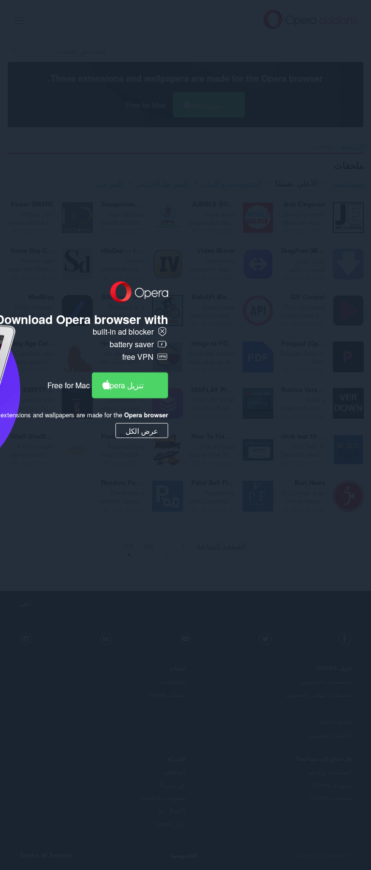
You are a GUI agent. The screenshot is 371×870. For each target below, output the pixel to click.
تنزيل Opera (123, 384)
